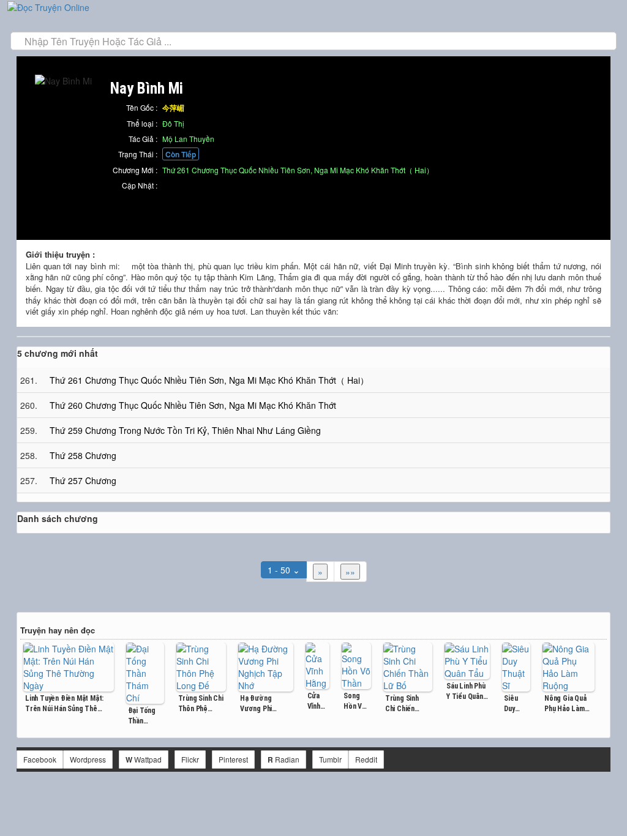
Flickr (190, 759)
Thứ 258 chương (83, 455)
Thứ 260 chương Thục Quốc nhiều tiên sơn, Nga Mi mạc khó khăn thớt (193, 405)
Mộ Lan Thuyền (188, 138)
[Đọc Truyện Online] (48, 6)
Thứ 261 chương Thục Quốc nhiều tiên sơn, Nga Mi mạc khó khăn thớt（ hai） (298, 170)
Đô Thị (173, 123)
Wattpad (144, 759)
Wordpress (88, 759)
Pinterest (233, 759)
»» (350, 571)
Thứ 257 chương (83, 480)
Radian (283, 759)
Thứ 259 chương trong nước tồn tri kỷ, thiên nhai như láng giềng (185, 430)
